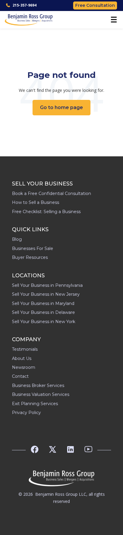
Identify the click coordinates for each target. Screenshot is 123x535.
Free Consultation (95, 5)
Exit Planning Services (35, 403)
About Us (21, 358)
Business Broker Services (38, 385)
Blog (17, 239)
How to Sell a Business (35, 202)
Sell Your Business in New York (43, 321)
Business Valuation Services (40, 394)
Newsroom (23, 367)
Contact (20, 376)
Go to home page (61, 107)
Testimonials (25, 349)
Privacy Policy (26, 412)
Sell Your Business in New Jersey (46, 294)
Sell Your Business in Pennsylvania (47, 285)
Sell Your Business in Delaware (43, 312)
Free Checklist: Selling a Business (46, 211)
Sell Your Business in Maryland (43, 303)
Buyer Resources (30, 257)
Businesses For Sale (32, 248)
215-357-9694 (24, 5)
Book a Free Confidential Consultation (51, 193)
